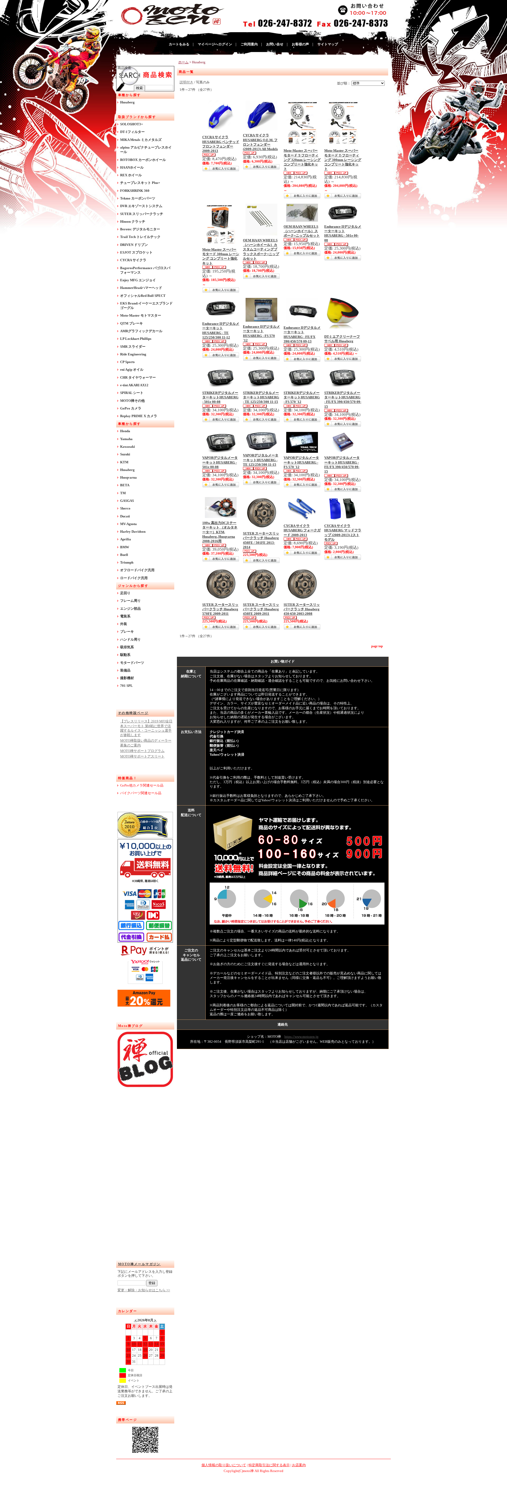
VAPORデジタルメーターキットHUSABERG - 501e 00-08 (220, 462)
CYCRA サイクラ (133, 260)
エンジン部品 (130, 609)
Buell (124, 555)
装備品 (125, 670)
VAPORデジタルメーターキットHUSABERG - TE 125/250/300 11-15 (260, 460)
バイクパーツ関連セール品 (140, 793)
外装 (123, 624)
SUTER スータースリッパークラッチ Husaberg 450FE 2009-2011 (261, 609)
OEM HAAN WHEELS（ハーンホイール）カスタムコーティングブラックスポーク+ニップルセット (261, 249)
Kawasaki (127, 447)
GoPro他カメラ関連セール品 (141, 785)
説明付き (186, 82)
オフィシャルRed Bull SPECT (143, 296)
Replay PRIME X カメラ (138, 416)
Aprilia (125, 539)
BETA (124, 485)
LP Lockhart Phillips (135, 339)
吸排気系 (127, 647)
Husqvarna (128, 477)
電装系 (125, 616)
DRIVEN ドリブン (134, 245)
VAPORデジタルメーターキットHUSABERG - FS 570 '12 (301, 462)
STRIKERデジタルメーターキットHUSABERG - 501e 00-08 (220, 397)
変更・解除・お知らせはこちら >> (144, 1290)
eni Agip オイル (131, 370)
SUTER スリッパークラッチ (141, 214)
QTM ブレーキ (131, 323)
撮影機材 (127, 678)
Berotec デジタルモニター (140, 229)
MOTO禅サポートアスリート (142, 756)
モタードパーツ (132, 663)
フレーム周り (130, 601)
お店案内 (299, 1465)
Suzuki (125, 454)
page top (377, 646)
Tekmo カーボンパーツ (137, 198)
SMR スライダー (132, 347)
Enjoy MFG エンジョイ (138, 280)
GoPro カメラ (130, 408)
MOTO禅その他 (132, 401)
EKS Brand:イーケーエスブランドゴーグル (146, 306)
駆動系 (125, 655)
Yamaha (126, 439)
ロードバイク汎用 (134, 578)
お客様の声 (300, 44)
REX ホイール (131, 175)
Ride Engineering (133, 354)
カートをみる (179, 44)
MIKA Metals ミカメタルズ (141, 140)
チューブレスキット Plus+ (140, 183)
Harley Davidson (132, 532)
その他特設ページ (133, 713)
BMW (124, 547)
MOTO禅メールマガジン (139, 1264)
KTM (124, 462)
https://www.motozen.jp (301, 1037)
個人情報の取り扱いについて (223, 1465)
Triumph (126, 562)
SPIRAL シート (131, 393)
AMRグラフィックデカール (141, 331)
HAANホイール (132, 167)
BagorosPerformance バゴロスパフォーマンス (145, 270)
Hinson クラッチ (132, 221)
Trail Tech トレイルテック (140, 237)
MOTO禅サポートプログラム (142, 751)
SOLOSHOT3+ (131, 124)
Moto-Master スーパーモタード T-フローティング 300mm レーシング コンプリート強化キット (342, 160)
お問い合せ (274, 44)
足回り (125, 593)
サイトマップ (327, 44)
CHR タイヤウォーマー (138, 377)
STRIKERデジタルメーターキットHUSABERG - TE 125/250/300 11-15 (261, 397)
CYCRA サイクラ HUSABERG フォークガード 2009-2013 (302, 530)
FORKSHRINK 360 (134, 191)
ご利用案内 (249, 44)
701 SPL (126, 686)
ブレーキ (127, 632)
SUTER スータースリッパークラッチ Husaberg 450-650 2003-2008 (302, 609)
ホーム (183, 62)
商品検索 (124, 68)
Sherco (125, 508)
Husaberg (127, 102)
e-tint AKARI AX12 (134, 385)
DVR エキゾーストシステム (141, 206)
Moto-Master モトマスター (140, 315)
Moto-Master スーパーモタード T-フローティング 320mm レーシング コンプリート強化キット (302, 160)
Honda (125, 431)
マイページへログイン (215, 44)
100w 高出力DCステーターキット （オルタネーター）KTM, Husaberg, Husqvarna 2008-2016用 (219, 532)
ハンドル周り (130, 639)
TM (123, 493)
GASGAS (127, 501)
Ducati (125, 516)
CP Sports (127, 362)
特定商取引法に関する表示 (269, 1465)
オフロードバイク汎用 (137, 570)
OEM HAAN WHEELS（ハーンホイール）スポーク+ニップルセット (302, 231)
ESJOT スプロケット (136, 252)
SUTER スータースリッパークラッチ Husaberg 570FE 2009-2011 (220, 609)
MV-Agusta (128, 524)
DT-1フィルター (132, 132)
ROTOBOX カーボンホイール (143, 160)
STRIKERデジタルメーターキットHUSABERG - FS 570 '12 (302, 397)
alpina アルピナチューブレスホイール (146, 150)
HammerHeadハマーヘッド (141, 288)
